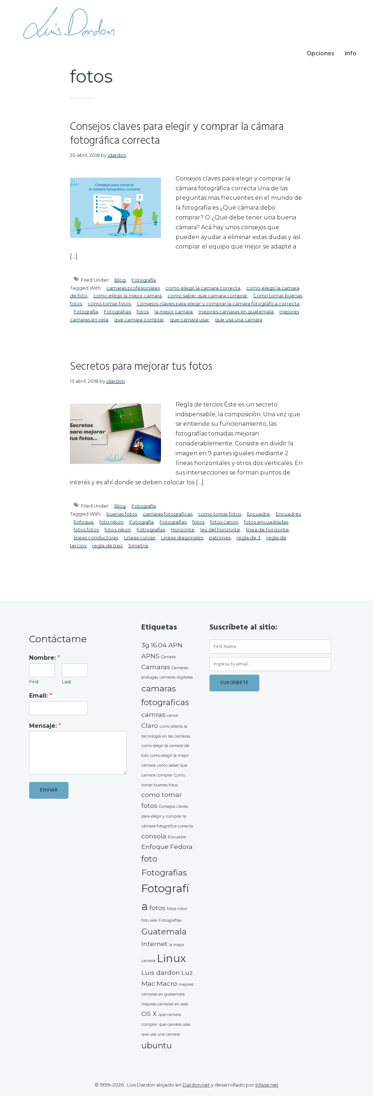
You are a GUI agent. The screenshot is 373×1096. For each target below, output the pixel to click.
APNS (150, 656)
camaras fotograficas (167, 514)
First (34, 681)
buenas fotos (121, 514)
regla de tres (107, 545)
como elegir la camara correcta (202, 288)
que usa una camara (238, 319)
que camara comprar (139, 319)
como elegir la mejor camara (127, 295)
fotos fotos (86, 529)
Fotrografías (151, 529)
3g (145, 645)
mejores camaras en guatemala (236, 311)
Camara (168, 657)
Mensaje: (45, 725)
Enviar (49, 790)
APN (175, 645)
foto (149, 859)
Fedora (181, 846)
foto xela (149, 920)
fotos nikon (118, 529)
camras (153, 714)
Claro (149, 725)
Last (66, 681)
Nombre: (44, 657)
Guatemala (163, 931)
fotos (143, 311)
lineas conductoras (96, 537)
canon (172, 715)
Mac (148, 983)
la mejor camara (173, 311)
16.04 (159, 645)
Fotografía (143, 280)
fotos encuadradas (266, 522)
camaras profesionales (133, 288)
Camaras (155, 667)
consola (153, 836)
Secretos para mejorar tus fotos (141, 367)
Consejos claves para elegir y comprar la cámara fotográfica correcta (177, 134)
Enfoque (84, 522)
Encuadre (258, 514)
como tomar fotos (109, 303)
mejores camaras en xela (164, 1004)
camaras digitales (176, 677)
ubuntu (156, 1045)
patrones (220, 537)
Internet (154, 944)
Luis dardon (160, 972)
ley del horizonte (220, 529)
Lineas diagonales (182, 537)
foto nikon (111, 522)
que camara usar (189, 319)
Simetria (138, 545)
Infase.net (266, 1085)
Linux (171, 958)
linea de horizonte (267, 529)
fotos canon (224, 522)
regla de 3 (248, 537)
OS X (149, 1013)
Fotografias (117, 311)
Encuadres (288, 514)
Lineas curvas (139, 537)
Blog (120, 280)
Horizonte (183, 529)
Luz (187, 972)
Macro (167, 983)
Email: (40, 695)
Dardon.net (196, 1085)
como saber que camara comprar (207, 295)
